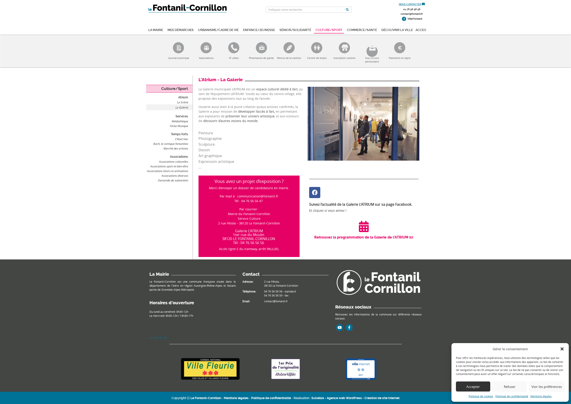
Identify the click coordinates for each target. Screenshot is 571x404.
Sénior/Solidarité (295, 29)
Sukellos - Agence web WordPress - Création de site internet (355, 398)
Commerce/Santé (362, 29)
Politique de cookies (481, 396)
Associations (179, 156)
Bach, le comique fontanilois (170, 143)
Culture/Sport (329, 29)
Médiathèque (180, 121)
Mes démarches (181, 29)
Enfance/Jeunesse (259, 29)
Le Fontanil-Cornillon (205, 398)
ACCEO (421, 29)
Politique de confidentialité (511, 396)
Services (182, 116)
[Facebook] (314, 192)
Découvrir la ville (397, 29)
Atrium (183, 97)
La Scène (182, 102)
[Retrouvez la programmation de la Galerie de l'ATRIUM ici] (363, 226)
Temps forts (179, 134)
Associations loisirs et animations (167, 171)
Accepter (473, 386)
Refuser (509, 386)
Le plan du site (158, 337)
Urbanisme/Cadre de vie (218, 29)
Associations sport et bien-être (169, 166)
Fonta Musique (179, 126)
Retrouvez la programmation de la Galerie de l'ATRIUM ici (363, 237)
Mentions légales (541, 396)
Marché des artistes (175, 148)
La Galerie (181, 107)
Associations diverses (174, 175)
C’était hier (181, 139)
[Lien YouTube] (339, 327)
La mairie (155, 29)
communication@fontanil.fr (257, 196)
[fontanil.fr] (378, 282)
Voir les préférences (547, 386)
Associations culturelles (173, 161)
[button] (562, 349)
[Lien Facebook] (349, 327)
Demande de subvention (173, 180)
